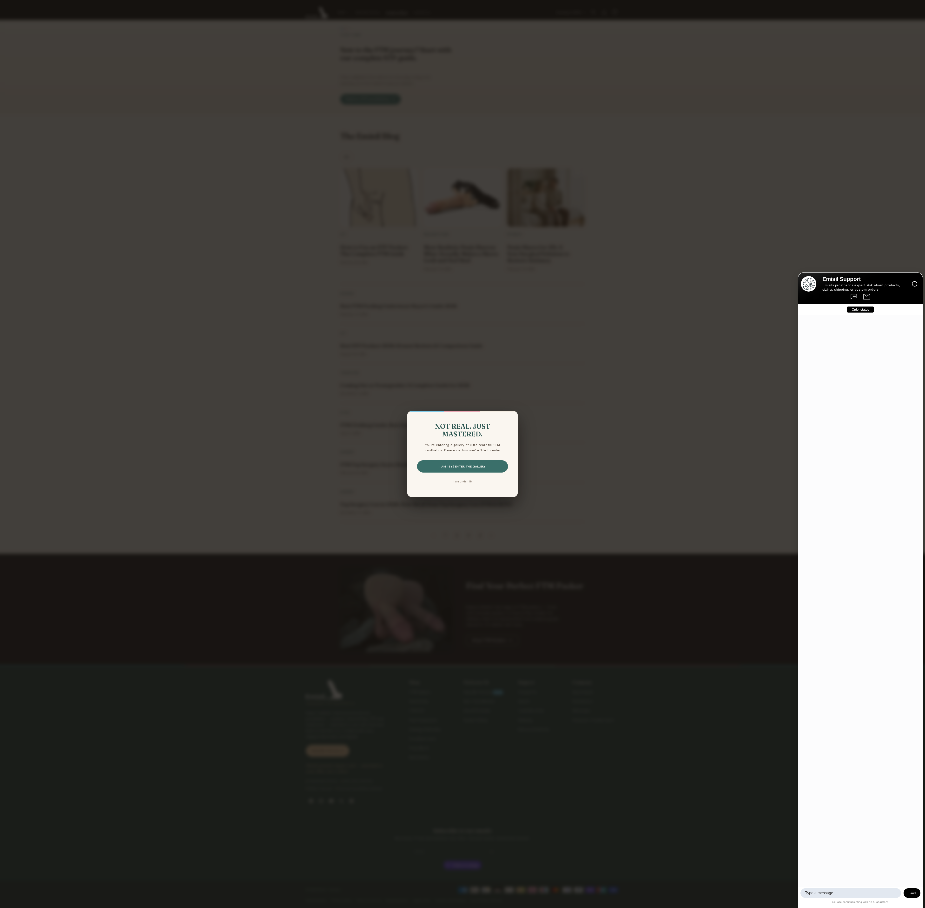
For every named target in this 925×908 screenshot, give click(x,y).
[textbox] (850, 893)
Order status (860, 309)
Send (912, 893)
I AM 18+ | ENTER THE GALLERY (462, 466)
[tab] (854, 297)
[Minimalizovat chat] (915, 284)
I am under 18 (463, 481)
